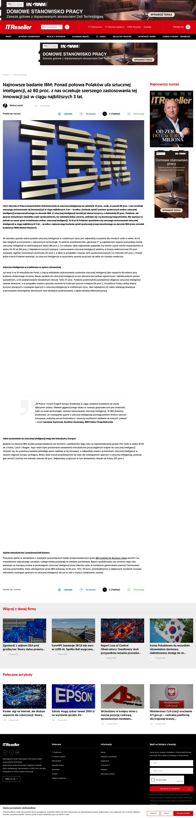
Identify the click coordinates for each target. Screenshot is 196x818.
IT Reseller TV (105, 765)
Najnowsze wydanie (108, 774)
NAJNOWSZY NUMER (147, 37)
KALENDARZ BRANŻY (80, 37)
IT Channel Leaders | (114, 27)
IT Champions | (95, 27)
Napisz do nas (10, 779)
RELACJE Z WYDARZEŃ (56, 37)
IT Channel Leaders (58, 757)
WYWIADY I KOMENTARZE (29, 37)
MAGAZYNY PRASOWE (122, 37)
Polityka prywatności (59, 778)
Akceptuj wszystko (183, 813)
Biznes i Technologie (20, 75)
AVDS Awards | (134, 27)
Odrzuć (166, 813)
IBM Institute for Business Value (111, 558)
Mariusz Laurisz (16, 106)
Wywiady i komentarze (109, 757)
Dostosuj (153, 813)
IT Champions (56, 752)
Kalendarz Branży (58, 765)
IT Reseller (6, 75)
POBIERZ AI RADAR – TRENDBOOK (176, 37)
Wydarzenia (105, 761)
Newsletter (55, 770)
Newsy (103, 752)
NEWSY (9, 37)
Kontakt (147, 27)
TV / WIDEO (101, 37)
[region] (98, 811)
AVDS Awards (56, 761)
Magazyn (104, 770)
